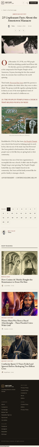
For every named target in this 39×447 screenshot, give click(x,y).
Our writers (4, 420)
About (22, 395)
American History (19, 14)
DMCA (22, 398)
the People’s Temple (30, 141)
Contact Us (24, 393)
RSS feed (3, 434)
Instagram (4, 429)
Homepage (4, 409)
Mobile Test (4, 412)
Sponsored (4, 417)
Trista (13, 26)
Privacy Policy (24, 387)
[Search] (27, 3)
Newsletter (4, 431)
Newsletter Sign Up (6, 415)
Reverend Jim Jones (16, 83)
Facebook (4, 426)
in (19, 30)
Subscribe (33, 2)
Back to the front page (8, 10)
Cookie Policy (24, 390)
